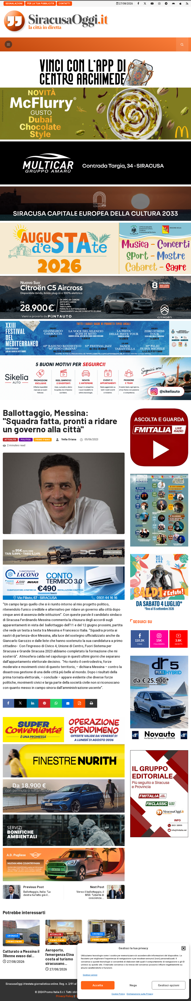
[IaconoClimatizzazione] (64, 583)
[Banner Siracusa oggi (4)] (95, 297)
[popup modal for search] (182, 44)
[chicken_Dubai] (95, 113)
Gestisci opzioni (168, 985)
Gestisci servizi (90, 975)
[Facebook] (138, 3)
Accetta (98, 985)
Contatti (64, 3)
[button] (183, 948)
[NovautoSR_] (159, 699)
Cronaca (55, 934)
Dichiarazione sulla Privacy (140, 994)
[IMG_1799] (64, 729)
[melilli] (159, 510)
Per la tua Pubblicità (40, 3)
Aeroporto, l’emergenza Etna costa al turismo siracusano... (17, 957)
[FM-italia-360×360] (159, 437)
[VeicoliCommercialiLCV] (95, 163)
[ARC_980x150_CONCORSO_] (95, 71)
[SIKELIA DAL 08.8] (95, 378)
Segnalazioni (14, 3)
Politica (26, 439)
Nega (133, 985)
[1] (159, 793)
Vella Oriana (68, 439)
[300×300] (159, 583)
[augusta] (95, 248)
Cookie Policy (118, 994)
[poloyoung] (64, 796)
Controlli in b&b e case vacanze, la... (60, 951)
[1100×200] (95, 203)
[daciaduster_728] (64, 552)
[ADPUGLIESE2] (64, 864)
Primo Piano (42, 439)
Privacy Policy (64, 996)
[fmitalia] (95, 338)
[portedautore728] (64, 760)
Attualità (10, 439)
